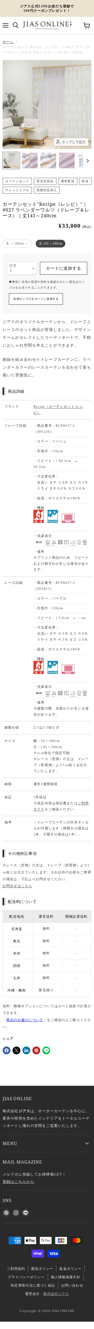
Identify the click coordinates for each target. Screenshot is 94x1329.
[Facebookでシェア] (6, 1050)
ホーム (8, 42)
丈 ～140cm (15, 243)
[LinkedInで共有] (26, 1050)
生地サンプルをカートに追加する (35, 299)
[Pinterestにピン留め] (36, 1050)
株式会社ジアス (56, 1294)
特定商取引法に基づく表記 (33, 1285)
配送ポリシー (42, 1269)
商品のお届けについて (24, 1020)
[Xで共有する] (16, 1050)
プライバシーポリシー (26, 1277)
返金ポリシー (70, 1269)
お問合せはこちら (17, 886)
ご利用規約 (16, 1269)
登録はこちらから (18, 1182)
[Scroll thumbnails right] (87, 160)
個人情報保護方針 (65, 1277)
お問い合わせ (72, 1285)
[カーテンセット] (11, 160)
